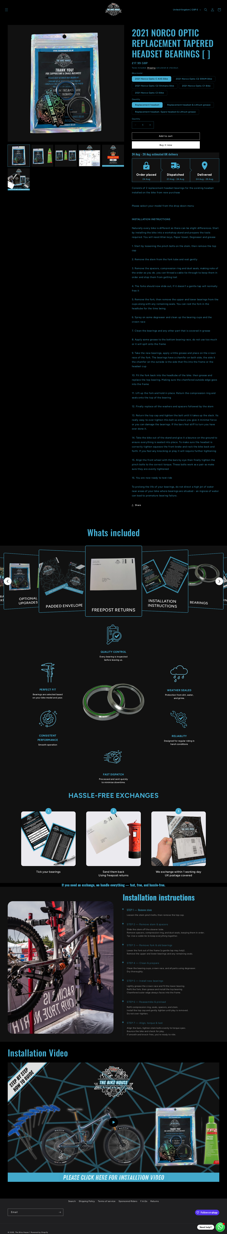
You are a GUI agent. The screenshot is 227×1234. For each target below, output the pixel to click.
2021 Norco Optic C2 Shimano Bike (154, 86)
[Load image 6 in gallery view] (19, 179)
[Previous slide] (8, 581)
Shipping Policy (87, 1201)
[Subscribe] (59, 1212)
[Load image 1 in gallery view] (19, 156)
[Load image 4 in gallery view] (89, 156)
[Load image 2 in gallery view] (42, 156)
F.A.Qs (143, 1201)
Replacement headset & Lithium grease (189, 105)
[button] (6, 9)
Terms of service (107, 1201)
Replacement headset (147, 105)
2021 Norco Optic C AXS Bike (151, 79)
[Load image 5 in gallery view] (113, 156)
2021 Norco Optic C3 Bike (149, 92)
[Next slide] (219, 581)
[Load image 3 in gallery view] (66, 156)
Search (72, 1201)
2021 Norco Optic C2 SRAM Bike (194, 79)
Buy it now (166, 145)
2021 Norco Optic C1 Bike (196, 86)
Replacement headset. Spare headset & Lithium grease (165, 112)
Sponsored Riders (128, 1201)
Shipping (151, 68)
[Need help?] (220, 1227)
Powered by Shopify (39, 1232)
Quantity (136, 119)
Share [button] (138, 505)
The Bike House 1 (22, 1232)
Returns (154, 1201)
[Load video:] (113, 1122)
